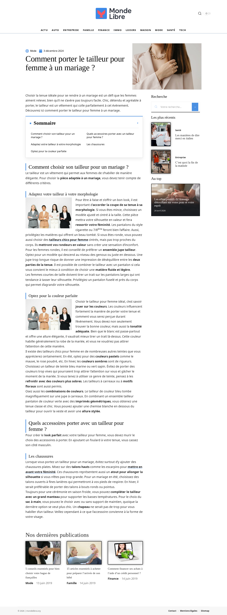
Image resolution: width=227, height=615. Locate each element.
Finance (113, 578)
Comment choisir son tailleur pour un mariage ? (53, 135)
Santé (178, 130)
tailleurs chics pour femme (68, 240)
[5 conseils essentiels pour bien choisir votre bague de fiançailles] (43, 552)
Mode (29, 583)
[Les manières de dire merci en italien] (160, 134)
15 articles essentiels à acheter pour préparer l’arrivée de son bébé (84, 573)
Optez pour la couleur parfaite (48, 151)
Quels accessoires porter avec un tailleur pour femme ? (110, 135)
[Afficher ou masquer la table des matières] (97, 123)
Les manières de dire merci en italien (187, 137)
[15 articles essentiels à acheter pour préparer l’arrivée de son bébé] (84, 552)
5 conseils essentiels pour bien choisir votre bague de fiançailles (42, 573)
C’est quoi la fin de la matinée (186, 164)
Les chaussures (96, 144)
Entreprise (180, 157)
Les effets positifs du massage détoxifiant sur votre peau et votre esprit (174, 202)
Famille (72, 583)
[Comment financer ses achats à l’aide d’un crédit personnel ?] (125, 552)
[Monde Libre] (113, 13)
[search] (199, 13)
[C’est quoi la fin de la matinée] (160, 161)
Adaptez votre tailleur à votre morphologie (56, 144)
